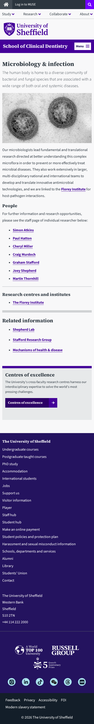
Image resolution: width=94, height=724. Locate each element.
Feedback (12, 700)
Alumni (7, 558)
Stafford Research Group (32, 339)
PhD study (10, 464)
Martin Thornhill (26, 278)
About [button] (84, 14)
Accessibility (48, 700)
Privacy (29, 700)
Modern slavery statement (25, 707)
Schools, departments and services (29, 551)
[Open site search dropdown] (89, 4)
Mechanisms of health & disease (38, 350)
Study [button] (6, 14)
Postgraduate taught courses (24, 456)
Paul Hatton (22, 238)
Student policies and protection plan (30, 536)
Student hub (11, 522)
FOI (63, 700)
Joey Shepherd (24, 270)
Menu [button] (80, 46)
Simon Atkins (23, 230)
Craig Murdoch (24, 254)
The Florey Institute (28, 302)
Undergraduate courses (20, 449)
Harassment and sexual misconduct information (39, 544)
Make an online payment (21, 529)
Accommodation (15, 471)
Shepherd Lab (23, 329)
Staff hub (9, 514)
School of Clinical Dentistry (35, 46)
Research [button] (30, 14)
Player (7, 507)
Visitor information (16, 500)
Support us (10, 493)
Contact (8, 580)
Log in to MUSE (26, 4)
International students (19, 478)
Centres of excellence (25, 402)
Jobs (6, 485)
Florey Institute (73, 189)
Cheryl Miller (23, 246)
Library (7, 565)
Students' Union (14, 573)
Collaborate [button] (59, 14)
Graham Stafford (26, 262)
